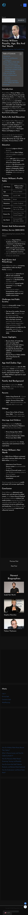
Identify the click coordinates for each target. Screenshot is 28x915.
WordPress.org (6, 702)
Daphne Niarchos (10, 615)
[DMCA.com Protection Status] (14, 911)
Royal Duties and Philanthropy (13, 67)
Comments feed (6, 699)
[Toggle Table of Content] (20, 54)
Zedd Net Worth (10, 595)
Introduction (7, 56)
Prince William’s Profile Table (12, 62)
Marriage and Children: (12, 80)
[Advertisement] (14, 666)
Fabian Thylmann (10, 631)
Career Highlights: (10, 71)
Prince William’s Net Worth (11, 82)
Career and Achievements (11, 64)
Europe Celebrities (8, 49)
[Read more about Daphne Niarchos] (14, 605)
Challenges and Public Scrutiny (14, 69)
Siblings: (9, 78)
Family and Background (10, 75)
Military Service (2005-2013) (13, 65)
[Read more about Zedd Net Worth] (14, 587)
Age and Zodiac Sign (9, 73)
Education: (8, 60)
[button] (21, 5)
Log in (4, 693)
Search (4, 17)
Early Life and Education (11, 58)
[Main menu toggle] (25, 5)
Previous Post (14, 561)
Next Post (14, 566)
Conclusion (7, 84)
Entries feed (5, 696)
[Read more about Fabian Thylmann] (14, 623)
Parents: (8, 77)
